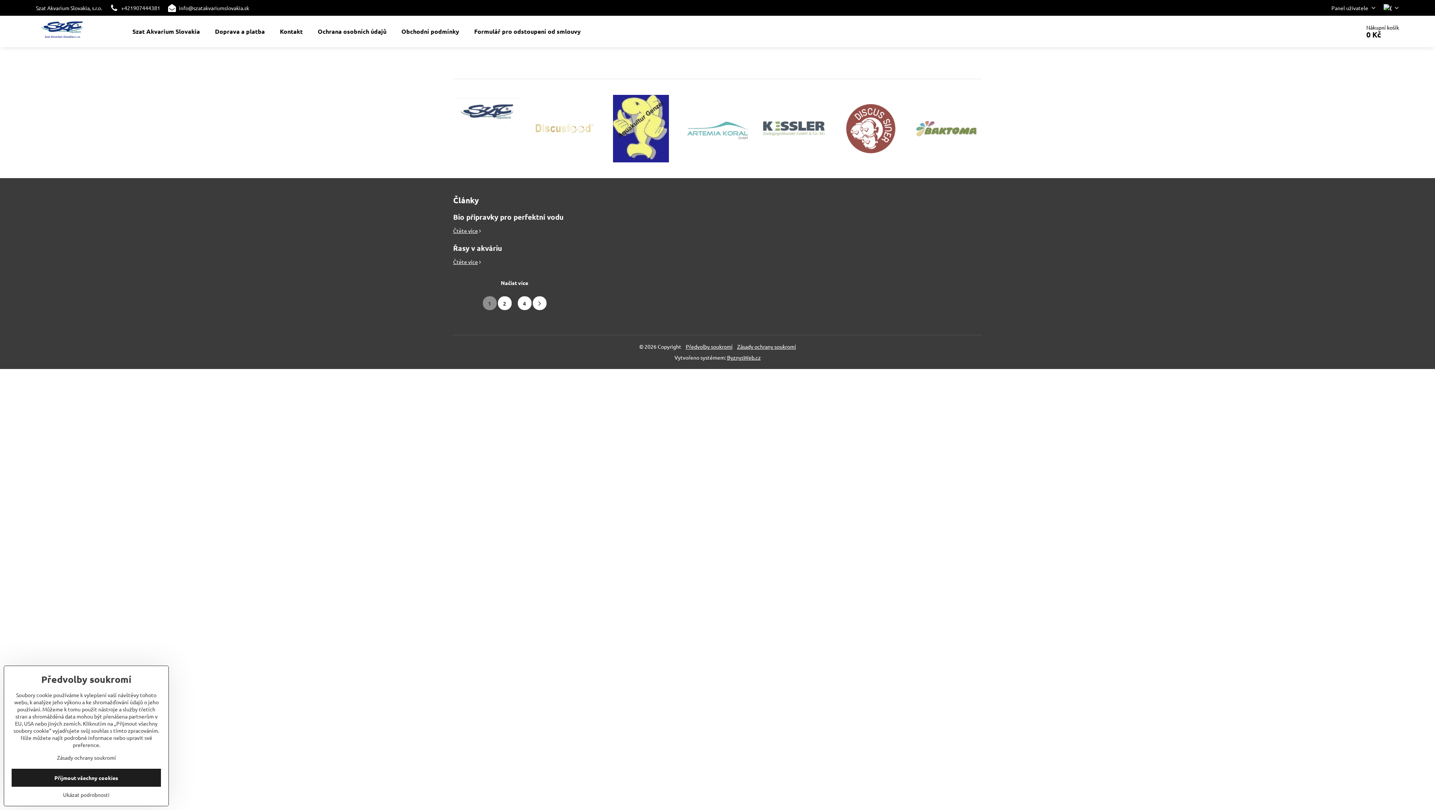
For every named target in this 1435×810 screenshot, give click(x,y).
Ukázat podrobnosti (86, 794)
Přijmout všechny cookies (86, 777)
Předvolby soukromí (709, 346)
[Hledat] (1334, 31)
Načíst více (514, 282)
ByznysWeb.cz (744, 357)
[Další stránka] (540, 303)
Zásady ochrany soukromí (766, 346)
